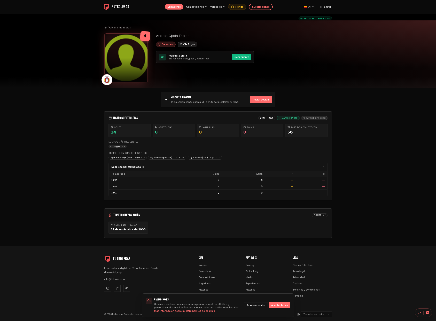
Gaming (250, 265)
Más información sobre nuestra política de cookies (184, 310)
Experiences (253, 283)
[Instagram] (107, 288)
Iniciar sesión (261, 99)
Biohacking (252, 271)
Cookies (297, 283)
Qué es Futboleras (303, 265)
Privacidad (299, 277)
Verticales (216, 6)
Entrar (327, 6)
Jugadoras (174, 6)
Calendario (205, 271)
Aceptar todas (279, 305)
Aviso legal (299, 271)
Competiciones (195, 6)
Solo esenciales (256, 305)
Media (249, 277)
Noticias (203, 265)
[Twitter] (117, 288)
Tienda (239, 6)
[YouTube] (126, 288)
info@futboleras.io (114, 279)
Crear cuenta (241, 57)
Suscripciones (261, 6)
